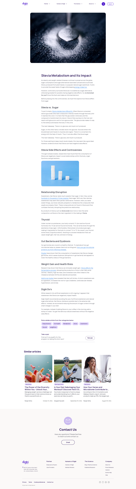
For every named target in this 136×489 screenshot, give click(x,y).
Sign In (110, 4)
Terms (30, 482)
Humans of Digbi (61, 3)
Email (68, 442)
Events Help (108, 472)
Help (106, 475)
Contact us (50, 482)
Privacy (24, 482)
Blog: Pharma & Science (91, 465)
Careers (107, 470)
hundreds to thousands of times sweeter (55, 198)
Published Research (90, 467)
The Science (77, 3)
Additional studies (47, 278)
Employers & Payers (52, 465)
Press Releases (109, 467)
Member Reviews (69, 467)
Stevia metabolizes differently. (62, 111)
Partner (46, 3)
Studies (43, 253)
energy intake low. (81, 87)
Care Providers (50, 467)
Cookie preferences (39, 482)
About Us (91, 3)
